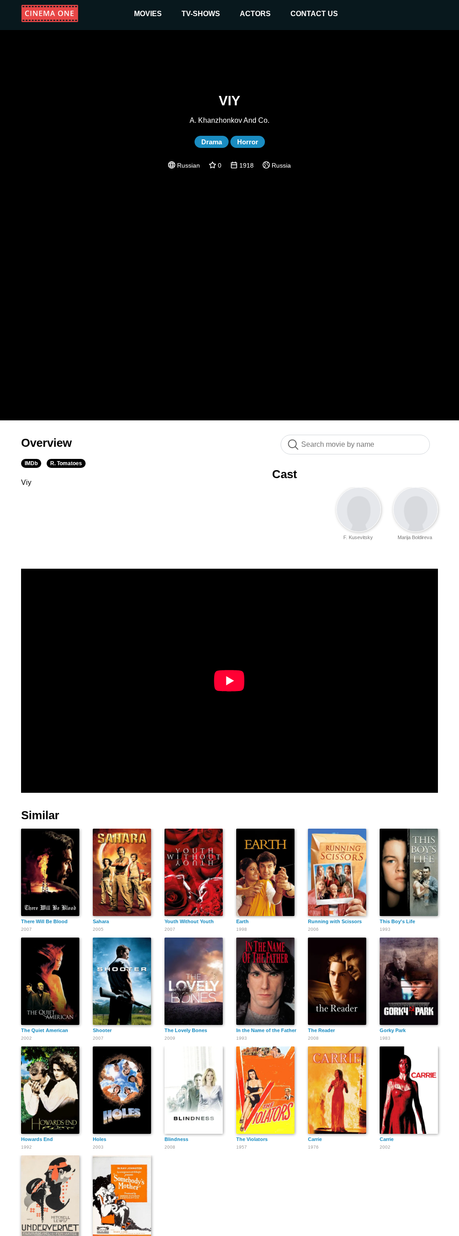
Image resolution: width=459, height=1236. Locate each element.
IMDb (31, 463)
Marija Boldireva (415, 537)
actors (255, 13)
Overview (46, 442)
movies (148, 13)
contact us (314, 13)
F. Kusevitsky (358, 537)
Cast (284, 474)
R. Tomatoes (66, 463)
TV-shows (201, 13)
